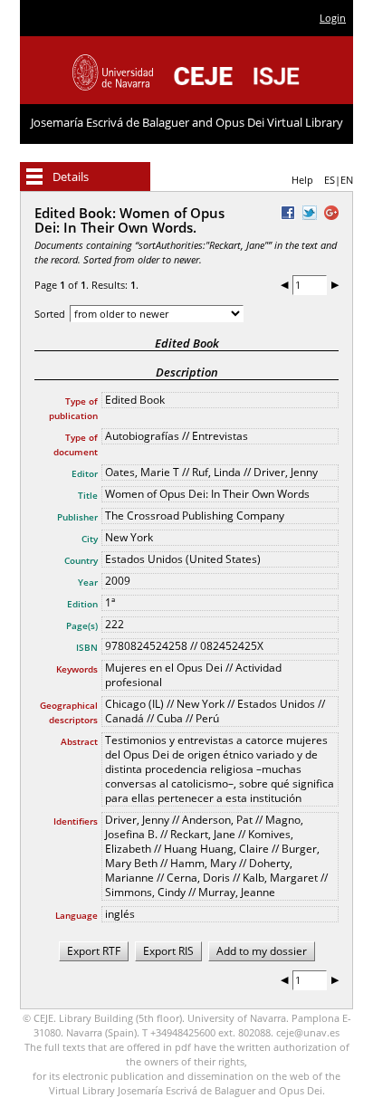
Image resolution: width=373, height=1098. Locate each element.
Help (302, 179)
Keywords (77, 669)
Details (71, 176)
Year (88, 582)
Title (88, 495)
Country (81, 560)
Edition (82, 603)
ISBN (87, 647)
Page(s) (82, 625)
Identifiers (75, 821)
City (89, 538)
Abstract (79, 741)
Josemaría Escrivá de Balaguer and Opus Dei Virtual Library (187, 122)
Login (333, 17)
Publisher (77, 517)
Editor (85, 473)
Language (76, 915)
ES (329, 179)
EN (346, 179)
